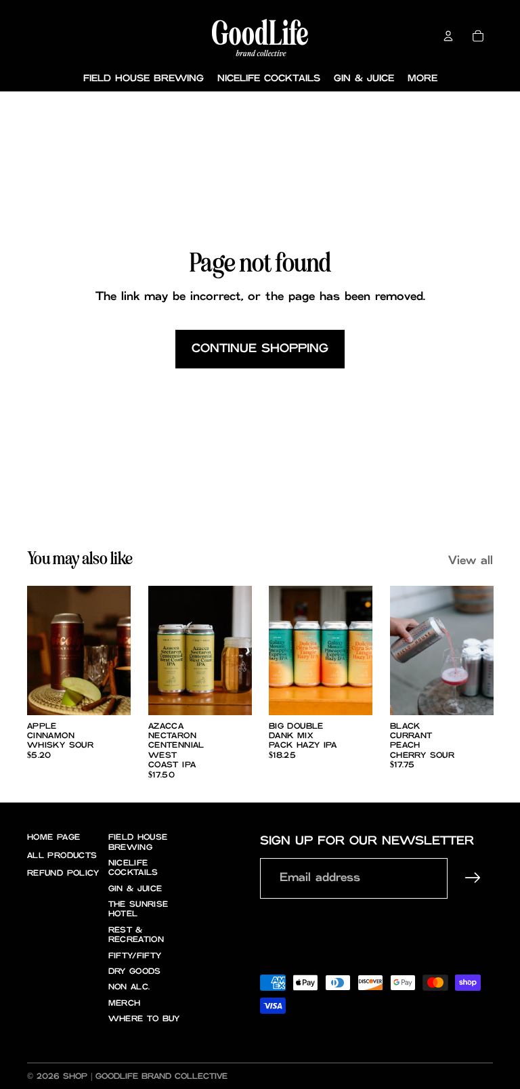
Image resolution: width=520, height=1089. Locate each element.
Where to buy (144, 1019)
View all (470, 561)
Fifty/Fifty (135, 956)
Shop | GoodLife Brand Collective (145, 1076)
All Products (62, 855)
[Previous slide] (37, 650)
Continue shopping (260, 349)
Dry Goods (134, 971)
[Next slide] (119, 650)
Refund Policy (63, 873)
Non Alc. (129, 987)
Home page (53, 837)
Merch (124, 1003)
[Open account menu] (448, 36)
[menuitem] (422, 79)
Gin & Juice (135, 889)
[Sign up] (473, 878)
